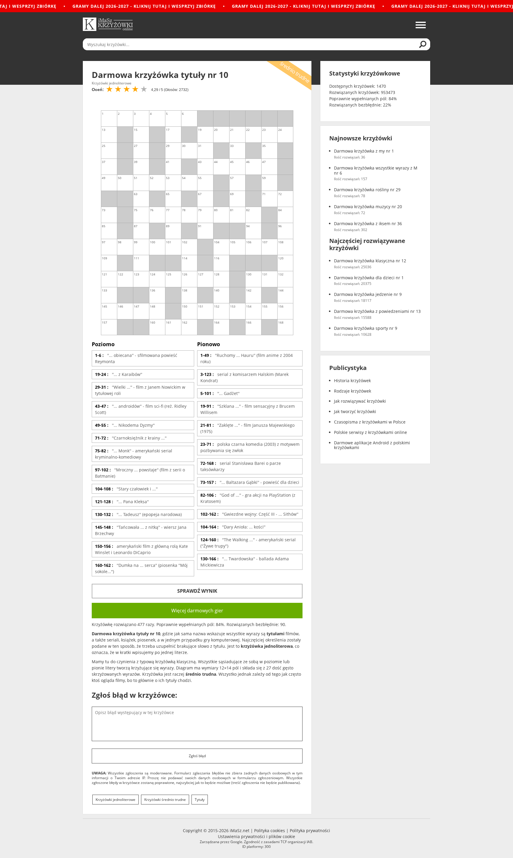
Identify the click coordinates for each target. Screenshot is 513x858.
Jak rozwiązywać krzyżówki (360, 401)
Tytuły (200, 799)
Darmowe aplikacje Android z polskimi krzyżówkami (372, 445)
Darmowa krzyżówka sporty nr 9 (365, 328)
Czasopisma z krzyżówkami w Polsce (370, 422)
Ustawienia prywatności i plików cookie (256, 836)
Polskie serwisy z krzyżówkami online (370, 432)
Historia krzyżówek (352, 380)
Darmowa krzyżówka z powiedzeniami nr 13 (377, 311)
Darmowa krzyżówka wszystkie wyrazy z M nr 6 (375, 171)
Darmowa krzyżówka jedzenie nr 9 (368, 294)
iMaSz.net (239, 830)
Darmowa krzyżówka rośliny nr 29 (367, 189)
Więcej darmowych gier (197, 610)
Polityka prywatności (310, 830)
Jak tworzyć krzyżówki (355, 411)
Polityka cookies (269, 830)
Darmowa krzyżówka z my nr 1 (364, 151)
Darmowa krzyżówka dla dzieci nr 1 (369, 277)
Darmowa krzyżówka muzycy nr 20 (368, 206)
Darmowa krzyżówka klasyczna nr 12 (370, 260)
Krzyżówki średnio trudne (165, 799)
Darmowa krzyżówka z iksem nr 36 (368, 223)
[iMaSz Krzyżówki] (108, 24)
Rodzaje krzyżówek (352, 391)
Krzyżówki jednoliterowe (115, 799)
